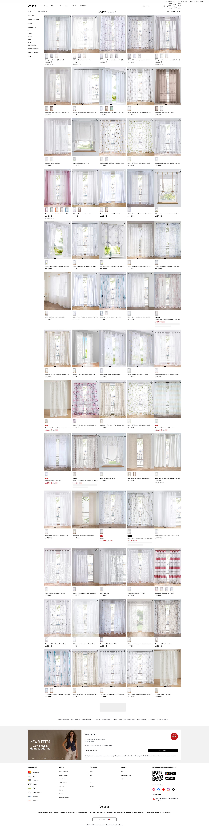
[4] (60, 104)
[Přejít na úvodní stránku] (36, 5)
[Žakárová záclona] (112, 567)
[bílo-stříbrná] (101, 370)
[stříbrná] (51, 56)
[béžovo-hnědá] (74, 474)
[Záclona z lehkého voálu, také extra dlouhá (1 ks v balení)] (140, 86)
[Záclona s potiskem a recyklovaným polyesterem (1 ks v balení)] (140, 240)
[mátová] (111, 108)
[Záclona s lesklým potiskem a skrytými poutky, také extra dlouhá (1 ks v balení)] (112, 137)
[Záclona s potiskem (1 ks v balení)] (167, 618)
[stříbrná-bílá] (106, 313)
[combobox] (152, 6)
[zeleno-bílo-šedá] (139, 56)
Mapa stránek (71, 812)
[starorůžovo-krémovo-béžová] (156, 313)
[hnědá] (134, 474)
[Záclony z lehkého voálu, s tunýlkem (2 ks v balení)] (167, 34)
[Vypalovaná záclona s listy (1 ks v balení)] (57, 567)
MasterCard (36, 772)
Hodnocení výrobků (64, 797)
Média (122, 779)
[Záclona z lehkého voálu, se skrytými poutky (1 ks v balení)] (57, 86)
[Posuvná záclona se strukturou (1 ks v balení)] (85, 509)
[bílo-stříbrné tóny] (106, 159)
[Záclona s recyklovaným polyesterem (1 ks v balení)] (167, 291)
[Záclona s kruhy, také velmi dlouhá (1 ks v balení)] (140, 668)
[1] (55, 104)
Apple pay (35, 784)
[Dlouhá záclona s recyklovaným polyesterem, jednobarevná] (85, 86)
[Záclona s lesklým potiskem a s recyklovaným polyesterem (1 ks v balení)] (167, 137)
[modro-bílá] (156, 262)
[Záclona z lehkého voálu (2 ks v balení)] (85, 34)
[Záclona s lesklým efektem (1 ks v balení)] (167, 399)
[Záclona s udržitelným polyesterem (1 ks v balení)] (167, 240)
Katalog (61, 790)
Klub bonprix (62, 786)
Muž (91, 775)
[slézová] (46, 209)
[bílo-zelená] (129, 159)
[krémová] (56, 56)
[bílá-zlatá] (101, 531)
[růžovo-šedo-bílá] (134, 56)
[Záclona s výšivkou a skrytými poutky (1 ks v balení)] (57, 399)
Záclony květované (86, 719)
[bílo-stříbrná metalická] (156, 159)
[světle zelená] (51, 209)
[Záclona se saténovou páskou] (57, 137)
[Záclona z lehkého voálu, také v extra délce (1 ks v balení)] (112, 34)
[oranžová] (56, 209)
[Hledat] (164, 6)
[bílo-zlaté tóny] (101, 159)
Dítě (91, 779)
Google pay (36, 780)
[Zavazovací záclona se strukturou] (85, 137)
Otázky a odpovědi (63, 772)
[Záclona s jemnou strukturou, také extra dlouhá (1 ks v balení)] (167, 348)
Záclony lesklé (151, 719)
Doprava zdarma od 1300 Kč (196, 1)
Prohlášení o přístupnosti (96, 812)
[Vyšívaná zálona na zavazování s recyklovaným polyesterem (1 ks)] (167, 188)
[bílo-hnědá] (129, 108)
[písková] (61, 209)
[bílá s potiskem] (129, 639)
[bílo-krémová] (51, 159)
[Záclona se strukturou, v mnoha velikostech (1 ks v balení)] (57, 348)
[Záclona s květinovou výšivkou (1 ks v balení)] (85, 618)
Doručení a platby (63, 775)
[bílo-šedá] (74, 262)
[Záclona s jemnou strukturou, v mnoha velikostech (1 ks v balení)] (140, 188)
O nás (122, 772)
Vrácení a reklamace (64, 779)
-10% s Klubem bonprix (170, 1)
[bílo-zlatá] (129, 370)
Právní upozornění (139, 812)
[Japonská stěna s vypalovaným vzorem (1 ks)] (85, 348)
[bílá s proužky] (46, 313)
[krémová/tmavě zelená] (129, 531)
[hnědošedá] (51, 108)
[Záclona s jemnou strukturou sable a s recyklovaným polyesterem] (140, 291)
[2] (57, 104)
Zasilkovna (35, 800)
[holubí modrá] (171, 589)
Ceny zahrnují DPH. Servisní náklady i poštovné (118, 812)
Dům (91, 783)
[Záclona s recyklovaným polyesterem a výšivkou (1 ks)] (57, 240)
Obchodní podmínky (59, 812)
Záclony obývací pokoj (63, 719)
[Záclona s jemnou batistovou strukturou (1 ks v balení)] (85, 291)
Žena (91, 772)
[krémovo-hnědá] (156, 639)
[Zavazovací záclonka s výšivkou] (112, 452)
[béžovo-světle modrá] (156, 421)
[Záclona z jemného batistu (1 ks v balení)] (112, 188)
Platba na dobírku (37, 792)
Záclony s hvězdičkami (162, 719)
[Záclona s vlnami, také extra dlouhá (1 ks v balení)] (85, 240)
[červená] (156, 589)
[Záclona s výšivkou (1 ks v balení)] (57, 452)
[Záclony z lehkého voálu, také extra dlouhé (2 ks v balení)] (57, 188)
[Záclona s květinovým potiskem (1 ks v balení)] (140, 137)
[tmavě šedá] (166, 589)
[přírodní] (46, 370)
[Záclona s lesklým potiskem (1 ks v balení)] (112, 348)
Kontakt (61, 794)
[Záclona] (112, 509)
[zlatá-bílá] (101, 639)
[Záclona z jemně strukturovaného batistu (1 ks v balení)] (112, 86)
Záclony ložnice (96, 719)
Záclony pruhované (141, 719)
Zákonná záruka (166, 812)
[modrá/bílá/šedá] (116, 56)
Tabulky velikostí (63, 783)
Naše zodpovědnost (126, 775)
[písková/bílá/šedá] (106, 56)
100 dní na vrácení (183, 1)
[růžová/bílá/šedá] (101, 56)
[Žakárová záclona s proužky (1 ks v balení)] (57, 291)
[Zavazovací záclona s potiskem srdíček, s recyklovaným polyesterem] (112, 240)
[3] (58, 104)
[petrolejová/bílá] (101, 313)
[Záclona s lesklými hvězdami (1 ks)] (112, 618)
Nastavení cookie (82, 812)
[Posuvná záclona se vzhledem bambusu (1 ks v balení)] (140, 452)
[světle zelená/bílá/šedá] (111, 56)
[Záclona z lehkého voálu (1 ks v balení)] (167, 86)
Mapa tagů (92, 786)
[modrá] (66, 209)
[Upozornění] (115, 12)
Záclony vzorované (75, 719)
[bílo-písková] (156, 209)
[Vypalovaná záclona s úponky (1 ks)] (140, 567)
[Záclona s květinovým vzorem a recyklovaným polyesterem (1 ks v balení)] (85, 399)
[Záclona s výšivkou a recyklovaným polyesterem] (85, 567)
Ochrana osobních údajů (45, 812)
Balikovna (35, 796)
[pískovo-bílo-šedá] (129, 56)
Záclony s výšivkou (107, 719)
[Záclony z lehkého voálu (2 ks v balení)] (57, 34)
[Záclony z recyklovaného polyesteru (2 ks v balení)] (167, 452)
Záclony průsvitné (117, 719)
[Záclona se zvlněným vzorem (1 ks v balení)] (112, 291)
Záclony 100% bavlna (129, 719)
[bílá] (46, 56)
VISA (34, 776)
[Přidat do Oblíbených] (69, 16)
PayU (34, 788)
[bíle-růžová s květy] (74, 421)
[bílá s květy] (46, 589)
